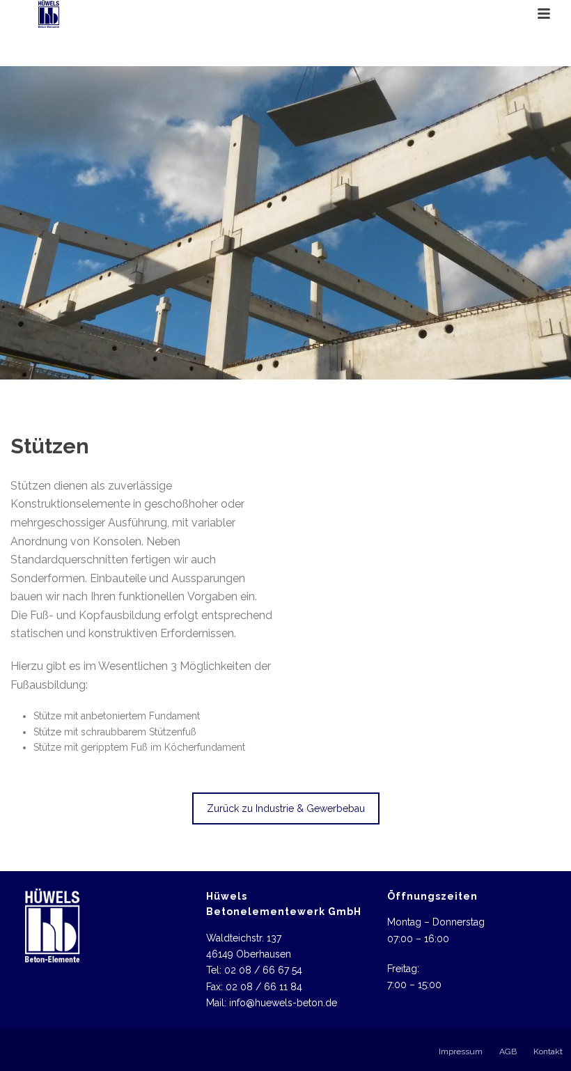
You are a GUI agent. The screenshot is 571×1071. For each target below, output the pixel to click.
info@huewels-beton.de (283, 1002)
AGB (508, 1051)
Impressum (461, 1051)
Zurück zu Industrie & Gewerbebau (286, 808)
